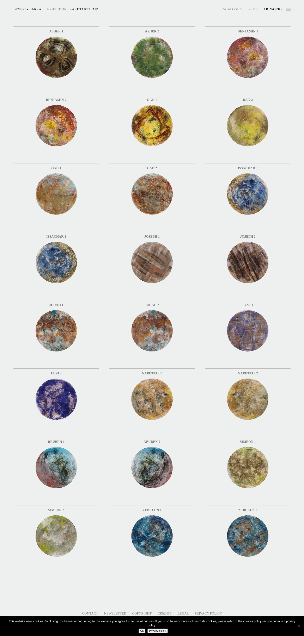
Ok (142, 630)
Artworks (272, 9)
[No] (299, 626)
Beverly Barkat (28, 9)
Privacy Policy (208, 613)
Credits (165, 613)
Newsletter (115, 613)
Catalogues (232, 9)
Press (254, 9)
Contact (90, 613)
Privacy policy (157, 630)
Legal (183, 613)
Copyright (142, 613)
